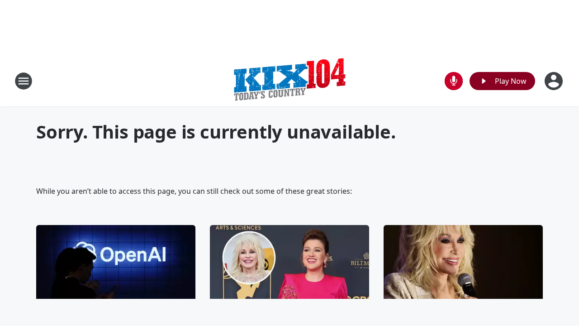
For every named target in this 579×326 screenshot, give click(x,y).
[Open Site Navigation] (23, 81)
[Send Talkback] (454, 81)
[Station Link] (289, 81)
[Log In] (555, 81)
